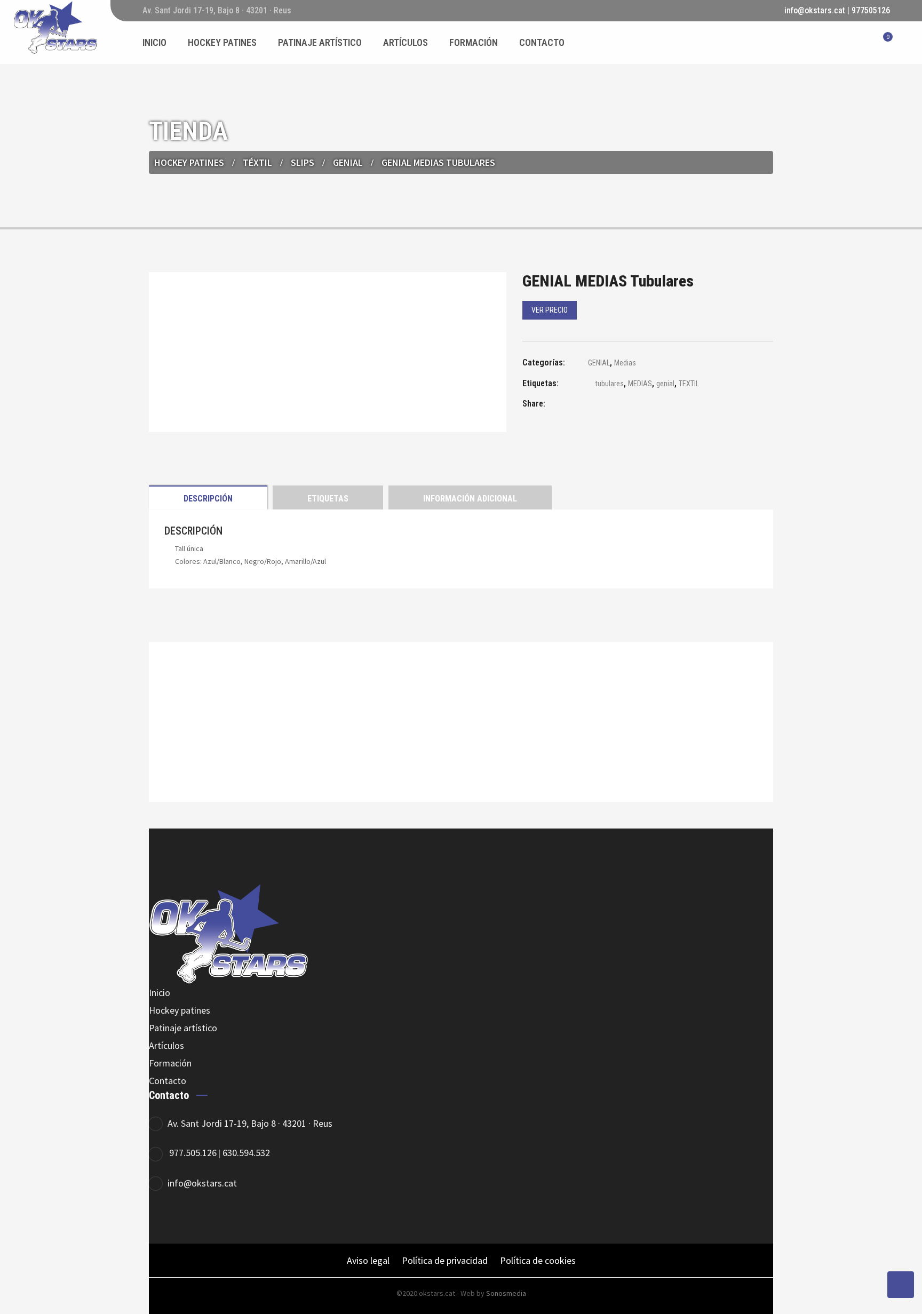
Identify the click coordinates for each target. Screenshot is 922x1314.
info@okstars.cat (814, 10)
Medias (625, 363)
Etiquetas (327, 498)
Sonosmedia (506, 1293)
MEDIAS (640, 383)
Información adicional (470, 498)
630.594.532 (246, 1152)
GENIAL (348, 162)
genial (665, 383)
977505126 (871, 10)
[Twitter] (193, 1218)
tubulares (609, 383)
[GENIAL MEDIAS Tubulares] (583, 405)
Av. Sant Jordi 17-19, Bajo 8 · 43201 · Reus (250, 1123)
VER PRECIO (549, 310)
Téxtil (257, 162)
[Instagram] (222, 1218)
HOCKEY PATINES (189, 162)
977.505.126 (193, 1152)
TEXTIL (689, 383)
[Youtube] (252, 1218)
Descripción (208, 498)
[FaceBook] (164, 1218)
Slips (302, 162)
